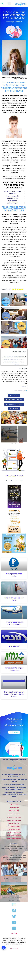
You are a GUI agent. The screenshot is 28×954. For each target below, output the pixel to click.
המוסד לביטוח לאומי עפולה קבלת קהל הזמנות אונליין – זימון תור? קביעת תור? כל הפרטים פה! (14, 849)
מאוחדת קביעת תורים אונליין (12, 191)
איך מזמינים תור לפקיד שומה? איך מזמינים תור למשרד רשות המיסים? (14, 694)
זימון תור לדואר (14, 804)
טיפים (7, 22)
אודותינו (14, 933)
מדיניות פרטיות (14, 948)
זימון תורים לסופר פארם (14, 836)
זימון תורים (11, 22)
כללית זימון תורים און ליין (12, 196)
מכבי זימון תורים (14, 646)
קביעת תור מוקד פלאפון (14, 820)
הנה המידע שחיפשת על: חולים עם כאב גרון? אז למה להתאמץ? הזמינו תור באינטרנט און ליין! (13, 357)
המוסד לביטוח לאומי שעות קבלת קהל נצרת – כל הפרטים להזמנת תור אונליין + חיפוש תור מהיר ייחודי (14, 858)
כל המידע (24, 386)
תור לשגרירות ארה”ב (14, 826)
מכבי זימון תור (12, 194)
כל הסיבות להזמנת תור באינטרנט (14, 878)
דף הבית (25, 77)
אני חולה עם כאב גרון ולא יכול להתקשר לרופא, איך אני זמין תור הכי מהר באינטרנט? (10, 362)
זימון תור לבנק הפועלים (14, 832)
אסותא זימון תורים (12, 198)
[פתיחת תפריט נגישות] (4, 947)
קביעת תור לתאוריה (14, 814)
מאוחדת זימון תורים (14, 829)
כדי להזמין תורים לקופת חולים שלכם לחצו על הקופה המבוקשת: (12, 359)
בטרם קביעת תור (12, 201)
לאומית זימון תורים (12, 203)
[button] (9, 3)
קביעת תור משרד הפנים (14, 817)
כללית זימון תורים (14, 811)
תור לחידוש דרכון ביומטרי (14, 839)
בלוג (16, 22)
